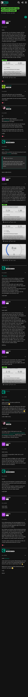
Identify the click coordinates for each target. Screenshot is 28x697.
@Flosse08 (6, 120)
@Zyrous (9, 153)
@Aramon (7, 149)
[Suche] (18, 2)
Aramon (5, 275)
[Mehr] (25, 27)
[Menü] (25, 2)
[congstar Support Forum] (5, 2)
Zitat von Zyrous (9, 158)
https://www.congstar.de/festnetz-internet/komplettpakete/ (13, 433)
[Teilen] (25, 17)
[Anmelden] (22, 2)
